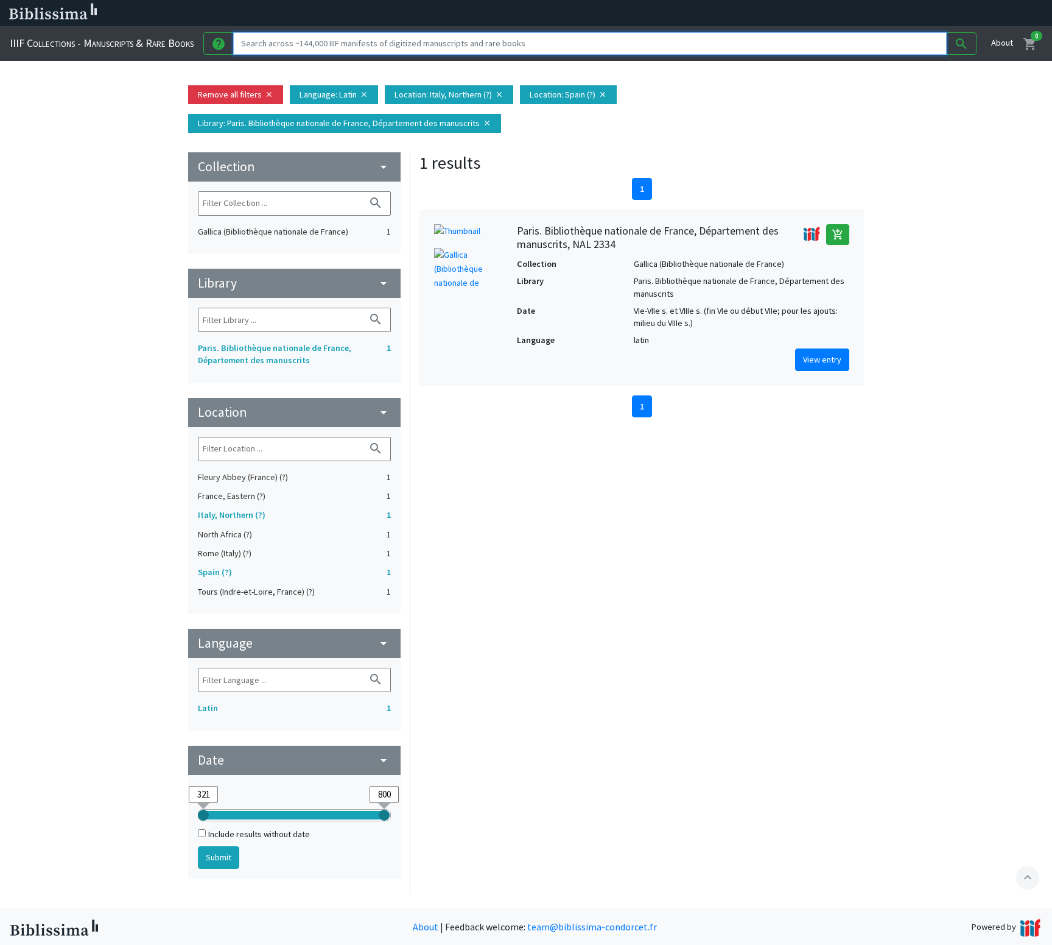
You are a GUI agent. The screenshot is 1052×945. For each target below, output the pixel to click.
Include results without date (259, 834)
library (294, 283)
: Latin (334, 94)
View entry (822, 359)
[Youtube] (643, 13)
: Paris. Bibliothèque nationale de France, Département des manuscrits (344, 123)
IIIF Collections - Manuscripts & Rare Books (102, 43)
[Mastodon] (623, 13)
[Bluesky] (604, 13)
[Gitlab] (682, 13)
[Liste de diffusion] (565, 13)
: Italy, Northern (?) (448, 94)
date (294, 760)
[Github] (662, 13)
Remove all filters (235, 94)
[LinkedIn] (584, 13)
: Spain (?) (568, 94)
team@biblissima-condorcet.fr (592, 927)
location (294, 412)
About (1002, 42)
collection (294, 166)
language (294, 643)
